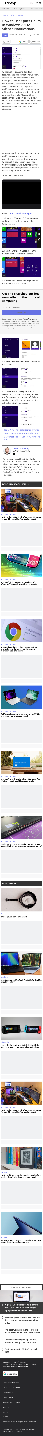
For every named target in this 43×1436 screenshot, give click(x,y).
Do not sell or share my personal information (19, 1422)
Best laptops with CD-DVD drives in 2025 (21, 1350)
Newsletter (36, 42)
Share (7, 42)
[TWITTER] (14, 453)
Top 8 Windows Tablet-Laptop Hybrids (21, 430)
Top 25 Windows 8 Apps (20, 213)
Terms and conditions (11, 1383)
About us (6, 1407)
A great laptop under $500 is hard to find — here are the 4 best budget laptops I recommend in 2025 (21, 1308)
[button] (2, 3)
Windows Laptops (17, 15)
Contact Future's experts (12, 1387)
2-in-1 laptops (19, 9)
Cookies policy (8, 1397)
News (5, 35)
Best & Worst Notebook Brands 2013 (21, 433)
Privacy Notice (31, 321)
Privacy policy (8, 1392)
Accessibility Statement (11, 1402)
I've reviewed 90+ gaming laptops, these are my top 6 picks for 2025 (21, 1341)
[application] (21, 193)
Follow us (25, 42)
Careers (5, 1417)
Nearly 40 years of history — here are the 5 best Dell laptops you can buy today (22, 1320)
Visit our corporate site (19, 1366)
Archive (5, 1412)
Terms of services (28, 319)
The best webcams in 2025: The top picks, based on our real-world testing (22, 1331)
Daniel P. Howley (17, 35)
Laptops (5, 15)
